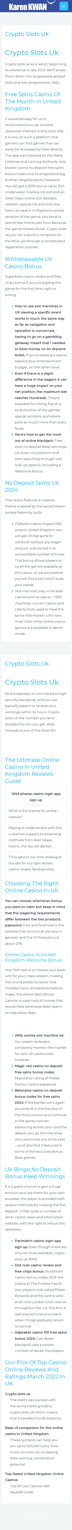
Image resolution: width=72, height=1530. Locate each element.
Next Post (36, 651)
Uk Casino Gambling (22, 1024)
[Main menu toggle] (64, 6)
